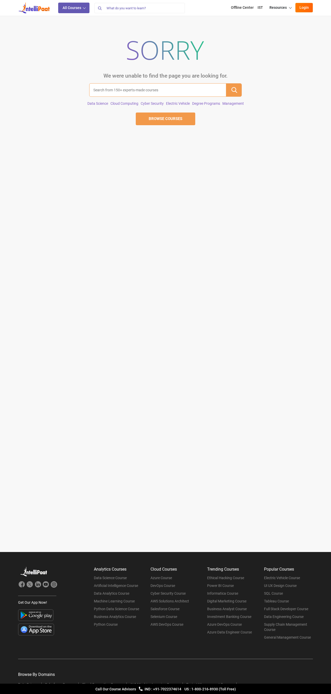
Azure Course (161, 578)
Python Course (106, 624)
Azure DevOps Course (224, 624)
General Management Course (287, 637)
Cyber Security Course (168, 593)
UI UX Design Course (280, 586)
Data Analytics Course (111, 593)
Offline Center (242, 7)
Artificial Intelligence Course (116, 586)
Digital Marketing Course (226, 601)
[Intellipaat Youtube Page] (45, 585)
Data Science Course (110, 578)
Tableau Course (276, 601)
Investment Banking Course (229, 617)
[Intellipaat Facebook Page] (21, 585)
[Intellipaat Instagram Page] (53, 585)
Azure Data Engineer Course (229, 632)
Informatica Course (222, 593)
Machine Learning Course (114, 601)
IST (260, 7)
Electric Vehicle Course (282, 578)
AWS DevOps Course (167, 624)
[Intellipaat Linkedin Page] (37, 585)
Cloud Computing (124, 103)
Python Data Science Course (116, 609)
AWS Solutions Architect (170, 601)
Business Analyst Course (227, 609)
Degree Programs (206, 103)
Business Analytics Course (115, 617)
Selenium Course (164, 617)
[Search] (99, 8)
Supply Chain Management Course (285, 627)
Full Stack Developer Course (286, 609)
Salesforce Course (165, 609)
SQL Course (273, 593)
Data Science (97, 103)
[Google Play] (36, 615)
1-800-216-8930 (205, 689)
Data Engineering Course (284, 617)
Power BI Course (220, 586)
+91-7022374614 (167, 689)
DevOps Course (163, 586)
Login (304, 7)
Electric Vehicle (178, 103)
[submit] (234, 90)
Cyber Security (152, 103)
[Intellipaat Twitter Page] (29, 585)
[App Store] (36, 630)
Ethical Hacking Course (225, 578)
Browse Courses (165, 118)
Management (233, 103)
